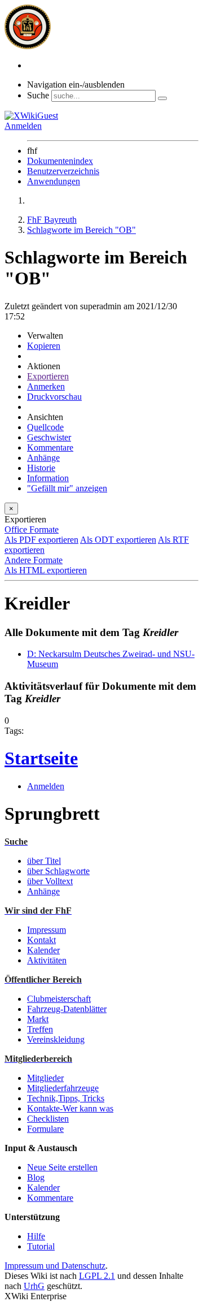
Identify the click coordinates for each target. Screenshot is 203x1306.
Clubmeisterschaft (59, 999)
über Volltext (50, 881)
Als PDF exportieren (41, 539)
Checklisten (48, 1118)
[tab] (101, 530)
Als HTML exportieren (46, 570)
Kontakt (41, 940)
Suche (38, 95)
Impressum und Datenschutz (55, 1265)
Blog (36, 1177)
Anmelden (23, 126)
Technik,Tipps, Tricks (65, 1098)
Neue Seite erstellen (62, 1167)
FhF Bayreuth (52, 219)
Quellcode (45, 427)
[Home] (28, 46)
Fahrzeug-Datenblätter (67, 1009)
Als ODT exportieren (118, 539)
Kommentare (50, 447)
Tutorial (41, 1246)
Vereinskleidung (56, 1039)
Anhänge (43, 457)
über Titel (44, 861)
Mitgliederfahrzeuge (63, 1088)
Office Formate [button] (32, 529)
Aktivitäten (47, 960)
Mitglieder (45, 1078)
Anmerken (46, 386)
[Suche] (162, 98)
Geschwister (49, 437)
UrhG (34, 1286)
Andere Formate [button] (34, 560)
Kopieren (43, 346)
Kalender (43, 950)
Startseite (41, 758)
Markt (37, 1019)
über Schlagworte (58, 871)
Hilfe (36, 1236)
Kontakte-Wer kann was (70, 1108)
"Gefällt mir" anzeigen (67, 488)
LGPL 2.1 (97, 1276)
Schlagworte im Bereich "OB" (81, 230)
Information (48, 478)
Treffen (40, 1029)
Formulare (45, 1129)
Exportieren (48, 376)
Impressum (46, 930)
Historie (41, 468)
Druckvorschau (54, 396)
